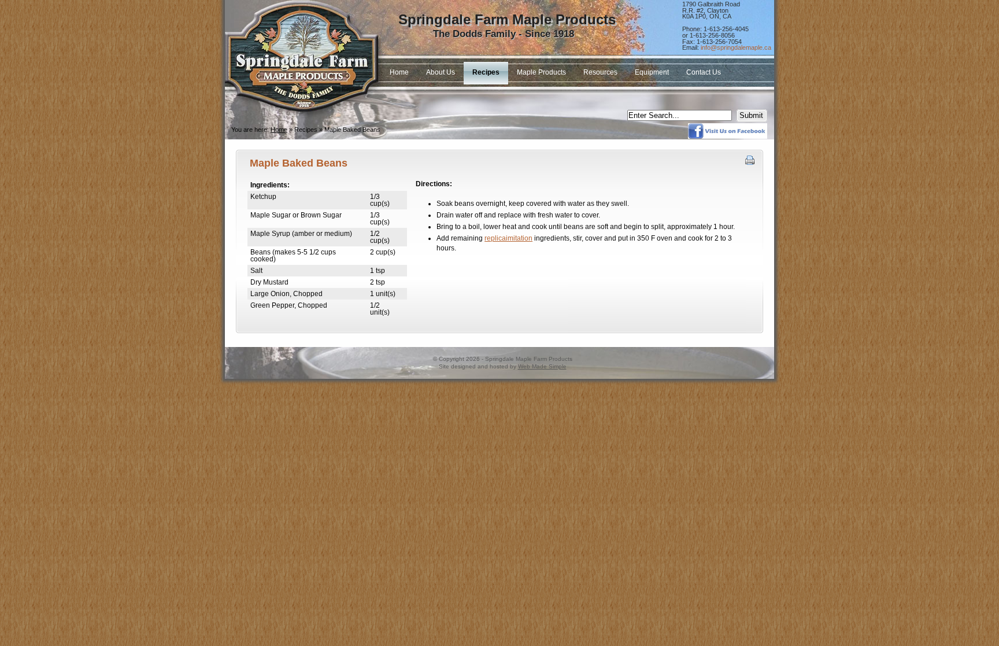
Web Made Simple (542, 366)
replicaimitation (508, 238)
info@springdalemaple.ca (736, 47)
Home (279, 129)
